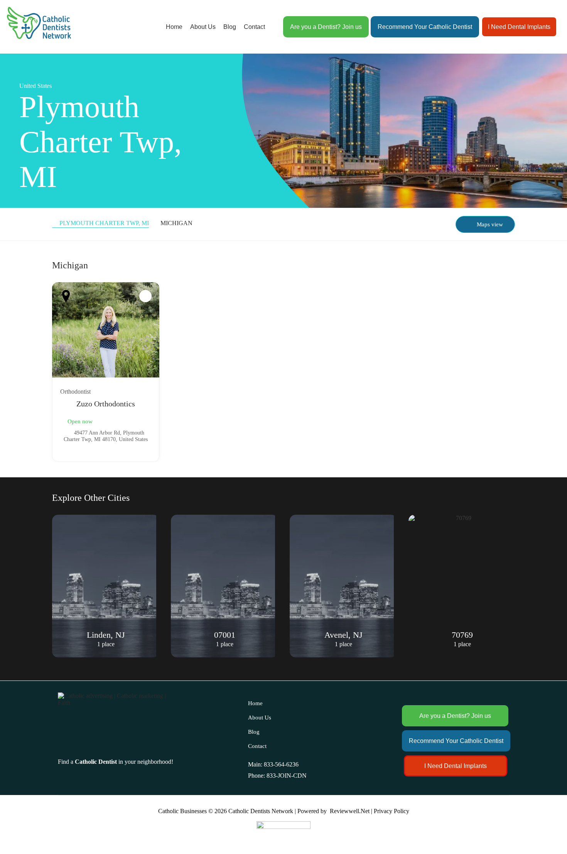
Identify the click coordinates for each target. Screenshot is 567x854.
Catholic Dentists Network (260, 811)
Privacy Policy (391, 811)
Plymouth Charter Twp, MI (104, 223)
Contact (254, 27)
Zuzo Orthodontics (105, 403)
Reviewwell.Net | (351, 811)
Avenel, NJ (225, 635)
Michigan (176, 223)
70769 (343, 635)
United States (35, 86)
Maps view (490, 224)
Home (174, 27)
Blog (229, 27)
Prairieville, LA (462, 635)
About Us (203, 27)
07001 (105, 635)
